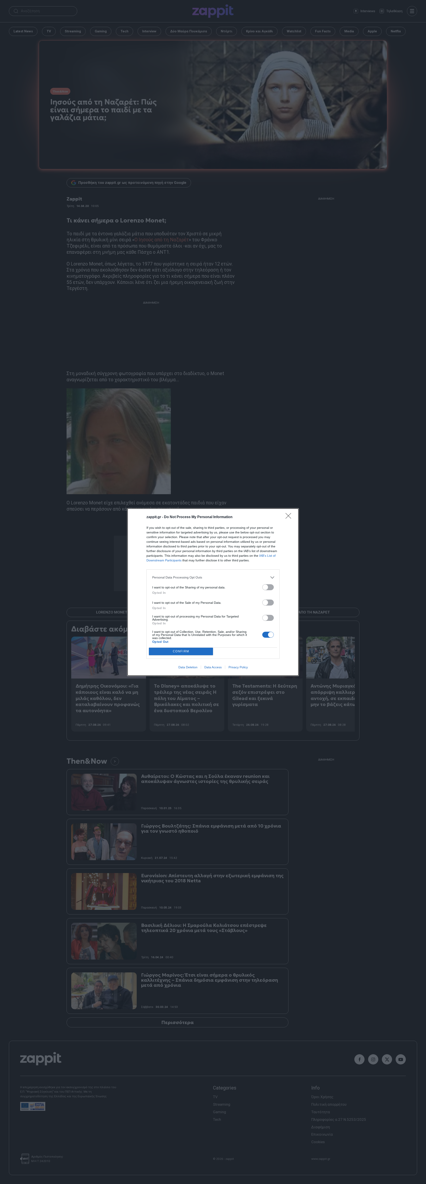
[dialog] (213, 592)
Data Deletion (187, 667)
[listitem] (213, 577)
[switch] (268, 587)
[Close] (290, 517)
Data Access (213, 667)
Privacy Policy (238, 667)
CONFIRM (181, 651)
